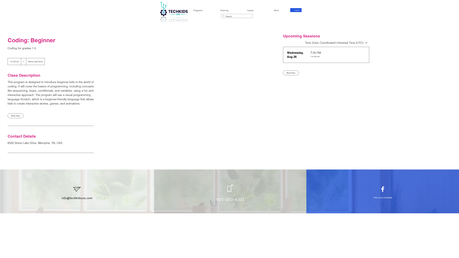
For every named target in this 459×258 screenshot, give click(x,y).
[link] (15, 115)
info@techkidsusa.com (76, 198)
